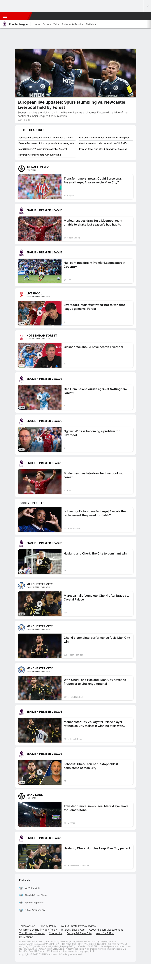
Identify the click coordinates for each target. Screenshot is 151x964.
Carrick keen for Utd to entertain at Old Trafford (104, 143)
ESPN (19, 16)
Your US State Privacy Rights (78, 925)
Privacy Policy (47, 925)
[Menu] (5, 16)
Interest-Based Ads (73, 929)
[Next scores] (147, 6)
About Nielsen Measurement (106, 929)
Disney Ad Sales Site (79, 933)
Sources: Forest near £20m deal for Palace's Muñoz (45, 137)
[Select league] (11, 6)
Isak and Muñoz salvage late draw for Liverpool (104, 137)
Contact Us (55, 933)
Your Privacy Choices (32, 933)
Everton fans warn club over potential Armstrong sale (46, 143)
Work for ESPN (105, 933)
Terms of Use (27, 925)
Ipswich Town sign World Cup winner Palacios (103, 149)
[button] (138, 16)
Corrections (26, 937)
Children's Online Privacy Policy (38, 929)
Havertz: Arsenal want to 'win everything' (39, 154)
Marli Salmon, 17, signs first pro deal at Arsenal (42, 149)
